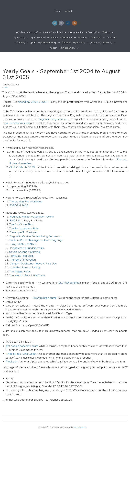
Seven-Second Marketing (24, 252)
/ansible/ (20, 32)
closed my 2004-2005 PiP (34, 102)
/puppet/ (66, 42)
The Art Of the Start (21, 224)
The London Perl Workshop (25, 201)
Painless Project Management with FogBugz (36, 240)
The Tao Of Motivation (22, 260)
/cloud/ (59, 32)
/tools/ (53, 48)
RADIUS (14, 220)
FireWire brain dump (44, 298)
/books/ (33, 32)
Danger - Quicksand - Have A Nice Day (32, 263)
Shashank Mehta (80, 427)
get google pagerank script (22, 346)
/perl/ (33, 42)
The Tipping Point (19, 271)
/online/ (21, 42)
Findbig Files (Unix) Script (21, 354)
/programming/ (48, 42)
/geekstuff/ (19, 37)
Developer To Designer (23, 232)
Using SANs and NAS (22, 244)
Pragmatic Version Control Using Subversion (35, 236)
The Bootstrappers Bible (24, 228)
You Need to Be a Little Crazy (27, 275)
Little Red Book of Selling (24, 267)
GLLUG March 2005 (22, 167)
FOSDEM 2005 (18, 205)
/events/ (92, 32)
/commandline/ (76, 32)
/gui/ (33, 37)
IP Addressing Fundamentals (26, 248)
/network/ (96, 37)
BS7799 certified (68, 283)
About (68, 11)
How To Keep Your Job (16, 123)
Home (58, 11)
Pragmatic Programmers (52, 119)
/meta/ (54, 37)
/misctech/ (67, 37)
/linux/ (42, 37)
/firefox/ (106, 32)
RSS (74, 23)
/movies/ (82, 37)
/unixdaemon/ (68, 48)
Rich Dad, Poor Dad (21, 256)
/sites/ (94, 42)
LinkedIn (67, 23)
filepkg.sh (11, 361)
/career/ (47, 32)
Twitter (54, 23)
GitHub (61, 23)
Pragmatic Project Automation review (31, 217)
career (5, 87)
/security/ (80, 42)
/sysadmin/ (106, 42)
